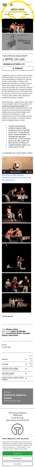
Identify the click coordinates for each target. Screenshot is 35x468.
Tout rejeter (17, 464)
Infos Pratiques (26, 18)
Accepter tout (17, 453)
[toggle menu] (4, 4)
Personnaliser (17, 458)
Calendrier (26, 14)
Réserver (18, 68)
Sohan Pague (13, 335)
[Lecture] (4, 172)
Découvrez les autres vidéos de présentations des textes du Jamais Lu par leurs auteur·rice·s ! (16, 177)
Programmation (9, 14)
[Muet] (27, 172)
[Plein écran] (31, 172)
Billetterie (29, 4)
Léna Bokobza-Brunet (14, 333)
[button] (17, 165)
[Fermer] (33, 436)
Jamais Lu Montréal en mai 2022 (13, 106)
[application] (17, 165)
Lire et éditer (9, 18)
